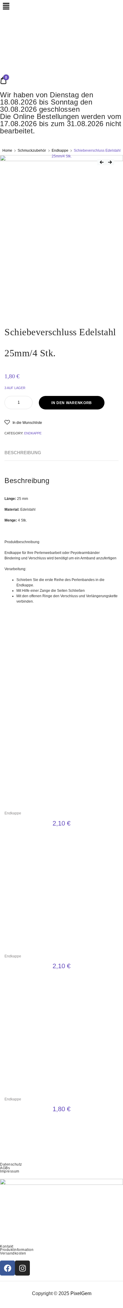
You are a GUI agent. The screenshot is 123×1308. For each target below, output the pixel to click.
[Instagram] (22, 1268)
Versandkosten (13, 1253)
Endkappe (60, 150)
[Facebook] (7, 1268)
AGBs (5, 1168)
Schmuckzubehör (32, 150)
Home (7, 150)
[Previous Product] (101, 162)
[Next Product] (110, 162)
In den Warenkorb (71, 403)
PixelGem (80, 1293)
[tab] (22, 453)
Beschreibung (22, 452)
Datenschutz (11, 1164)
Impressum (9, 1171)
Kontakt (6, 1246)
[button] (23, 422)
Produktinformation (16, 1250)
